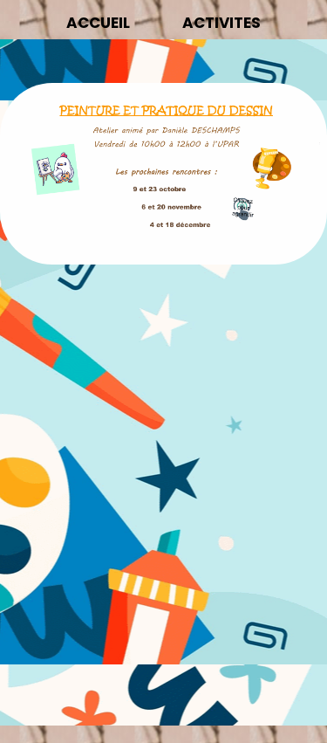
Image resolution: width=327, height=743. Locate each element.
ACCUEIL (98, 22)
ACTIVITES (221, 22)
